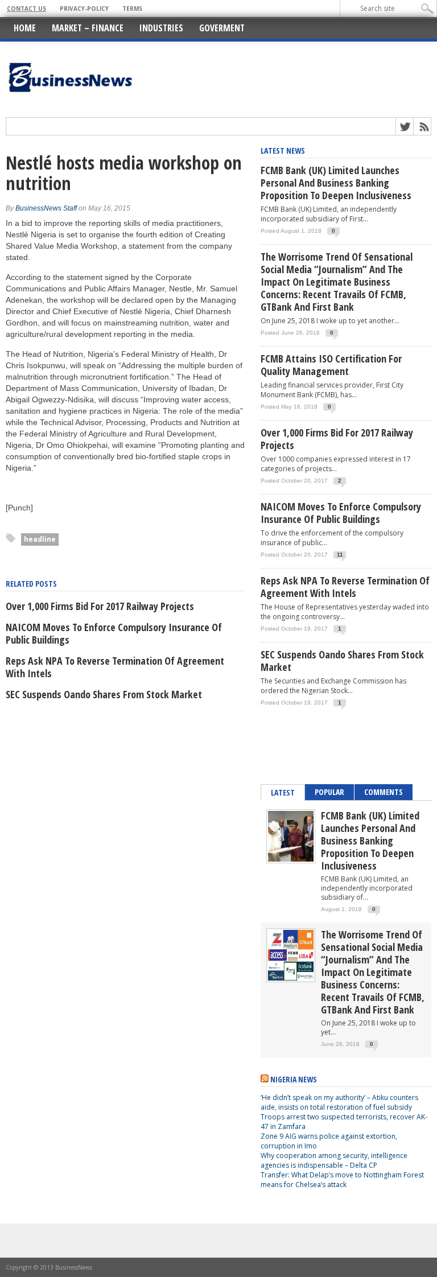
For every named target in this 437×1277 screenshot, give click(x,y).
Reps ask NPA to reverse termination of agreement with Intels (115, 666)
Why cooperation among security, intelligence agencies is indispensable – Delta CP (334, 1160)
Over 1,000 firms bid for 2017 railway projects (100, 606)
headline (40, 539)
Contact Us (26, 9)
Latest (283, 792)
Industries (161, 28)
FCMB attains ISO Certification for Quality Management (331, 364)
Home (25, 28)
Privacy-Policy (84, 9)
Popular (329, 791)
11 (340, 554)
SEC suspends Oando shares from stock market (104, 694)
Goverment (222, 28)
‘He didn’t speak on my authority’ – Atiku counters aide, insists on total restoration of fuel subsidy (339, 1102)
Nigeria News (293, 1079)
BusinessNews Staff (46, 208)
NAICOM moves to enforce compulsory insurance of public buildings (114, 633)
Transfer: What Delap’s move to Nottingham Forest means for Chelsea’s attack (342, 1179)
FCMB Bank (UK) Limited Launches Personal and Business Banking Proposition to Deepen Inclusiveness (336, 182)
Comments (383, 791)
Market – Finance (87, 28)
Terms (132, 9)
